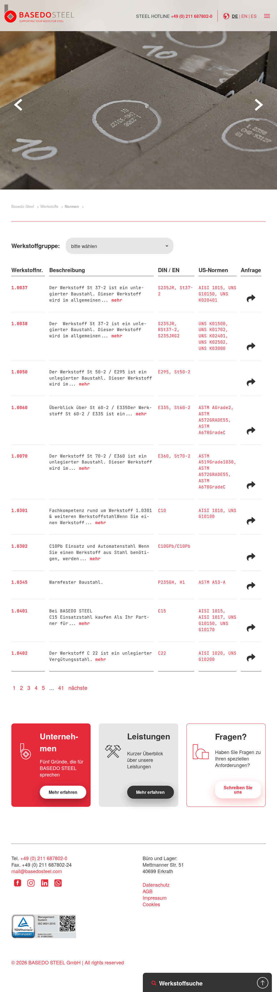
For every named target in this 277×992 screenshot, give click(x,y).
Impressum (155, 897)
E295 (163, 372)
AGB (148, 891)
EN (244, 16)
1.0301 (19, 510)
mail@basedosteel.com (36, 870)
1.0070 (19, 456)
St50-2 (182, 372)
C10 (162, 510)
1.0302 (19, 546)
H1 (182, 582)
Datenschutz (156, 884)
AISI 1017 (211, 617)
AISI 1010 (211, 510)
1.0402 (19, 653)
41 (61, 687)
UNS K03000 (212, 348)
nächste (77, 687)
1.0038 (19, 324)
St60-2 (182, 407)
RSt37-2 (167, 329)
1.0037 (19, 288)
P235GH (166, 582)
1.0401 (19, 611)
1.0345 (19, 582)
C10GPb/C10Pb (174, 546)
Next (259, 105)
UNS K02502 (212, 342)
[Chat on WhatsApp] (58, 886)
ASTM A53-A (212, 582)
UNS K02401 (212, 336)
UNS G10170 (213, 626)
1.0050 (19, 372)
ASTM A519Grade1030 (216, 459)
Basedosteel (39, 13)
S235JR (166, 288)
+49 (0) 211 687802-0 (191, 16)
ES (254, 16)
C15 (162, 611)
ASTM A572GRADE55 (213, 417)
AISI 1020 (211, 653)
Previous (18, 105)
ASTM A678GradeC (212, 429)
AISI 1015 (211, 288)
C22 (162, 653)
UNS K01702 (212, 329)
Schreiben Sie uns (238, 789)
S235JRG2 (169, 336)
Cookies (151, 904)
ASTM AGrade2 (215, 407)
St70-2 (182, 456)
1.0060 (19, 407)
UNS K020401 (213, 297)
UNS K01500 (212, 324)
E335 (163, 407)
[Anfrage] (251, 298)
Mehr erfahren (63, 792)
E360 (163, 456)
